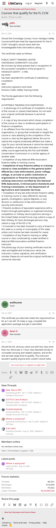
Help (45, 522)
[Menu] (4, 3)
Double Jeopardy (14, 409)
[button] (2, 518)
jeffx (5, 17)
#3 (53, 342)
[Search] (52, 3)
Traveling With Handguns (16, 405)
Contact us (6, 522)
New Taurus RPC (14, 389)
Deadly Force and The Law (17, 414)
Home (4, 525)
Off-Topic (9, 424)
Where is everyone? (15, 418)
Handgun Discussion (14, 395)
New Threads (9, 385)
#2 (53, 313)
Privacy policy (34, 522)
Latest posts (8, 458)
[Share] (49, 33)
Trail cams (11, 428)
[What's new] (47, 3)
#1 (53, 33)
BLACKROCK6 (48, 490)
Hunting (9, 434)
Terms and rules (20, 522)
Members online (10, 441)
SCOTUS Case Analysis (17, 399)
